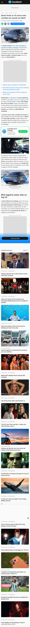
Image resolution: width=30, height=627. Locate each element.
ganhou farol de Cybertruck (18, 99)
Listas (6, 13)
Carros (15, 13)
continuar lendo (15, 238)
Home (2, 13)
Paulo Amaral (6, 20)
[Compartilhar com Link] (8, 24)
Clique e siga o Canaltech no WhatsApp (14, 85)
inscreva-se (15, 25)
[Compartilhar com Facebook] (5, 24)
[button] (15, 178)
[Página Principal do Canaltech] (15, 3)
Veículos (10, 13)
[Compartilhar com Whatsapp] (2, 24)
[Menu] (2, 2)
